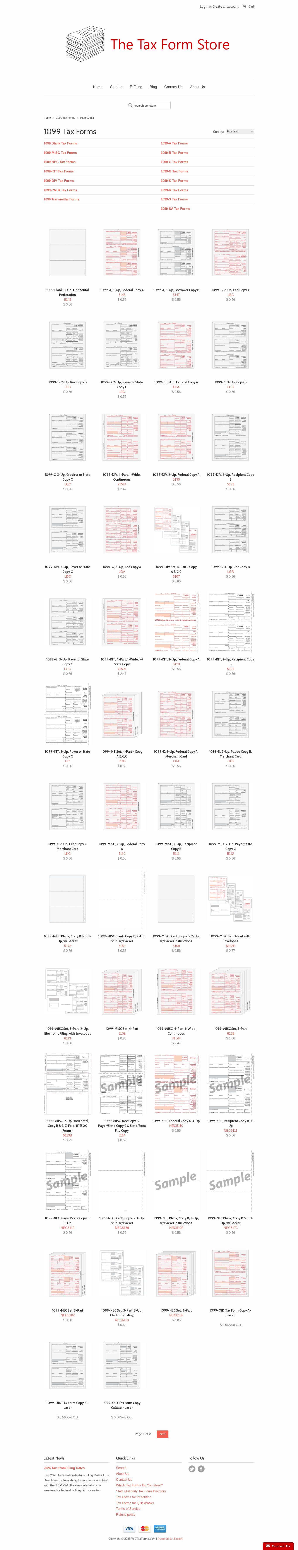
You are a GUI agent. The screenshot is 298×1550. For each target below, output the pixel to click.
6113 (67, 1036)
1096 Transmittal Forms (61, 199)
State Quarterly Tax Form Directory (141, 1491)
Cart (251, 7)
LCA (176, 387)
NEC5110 (176, 1125)
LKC (67, 851)
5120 (176, 664)
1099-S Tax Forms (174, 199)
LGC (67, 666)
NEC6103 (176, 1315)
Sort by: (218, 132)
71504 (122, 666)
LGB (230, 571)
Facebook (201, 1468)
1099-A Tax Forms (174, 143)
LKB (230, 759)
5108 (176, 943)
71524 (122, 482)
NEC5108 (176, 1225)
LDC (67, 574)
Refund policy (125, 1514)
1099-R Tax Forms (174, 190)
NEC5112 (67, 1225)
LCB (231, 387)
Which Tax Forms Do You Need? (139, 1485)
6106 (121, 759)
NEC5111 (230, 1128)
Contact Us (124, 1479)
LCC (67, 482)
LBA (230, 294)
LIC (67, 759)
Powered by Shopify (170, 1538)
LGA (122, 571)
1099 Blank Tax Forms (60, 143)
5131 (230, 482)
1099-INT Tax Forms (59, 171)
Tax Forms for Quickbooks (135, 1503)
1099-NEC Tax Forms (59, 162)
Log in (204, 7)
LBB (68, 387)
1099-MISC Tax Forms (60, 153)
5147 (176, 294)
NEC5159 (122, 1225)
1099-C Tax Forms (174, 162)
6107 (176, 574)
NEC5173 (230, 1225)
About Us (122, 1473)
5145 (67, 297)
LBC (122, 389)
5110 (122, 851)
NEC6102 (67, 1315)
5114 (122, 1130)
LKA (176, 759)
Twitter (191, 1468)
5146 (122, 294)
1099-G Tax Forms (174, 171)
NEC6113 (121, 1317)
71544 (176, 1036)
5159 (121, 943)
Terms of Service (128, 1508)
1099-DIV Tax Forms (59, 180)
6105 (230, 1033)
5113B (67, 1130)
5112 (230, 851)
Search (121, 1468)
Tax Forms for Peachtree (133, 1497)
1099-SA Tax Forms (175, 208)
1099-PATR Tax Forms (60, 190)
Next (162, 1434)
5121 (230, 666)
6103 (122, 1033)
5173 (67, 943)
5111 (176, 851)
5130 (176, 479)
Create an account (225, 7)
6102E (230, 943)
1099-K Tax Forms (174, 180)
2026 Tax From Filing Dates (64, 1468)
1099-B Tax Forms (174, 153)
